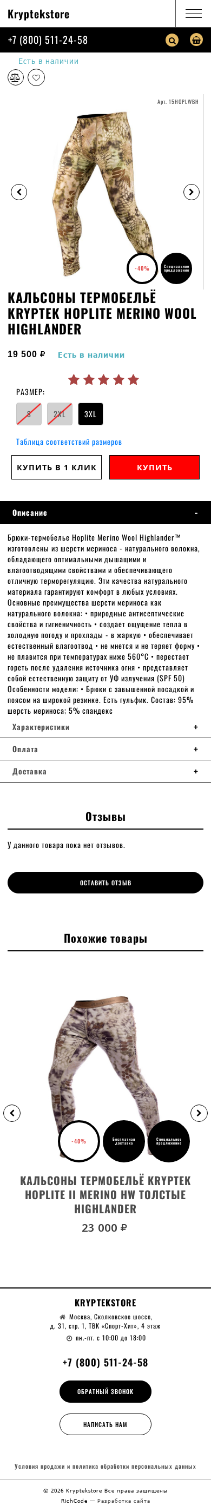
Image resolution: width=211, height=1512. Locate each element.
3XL (90, 413)
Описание (30, 512)
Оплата (25, 749)
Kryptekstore (39, 13)
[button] (12, 1113)
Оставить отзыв (105, 882)
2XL (60, 413)
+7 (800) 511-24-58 (48, 39)
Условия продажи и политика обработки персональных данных (105, 1466)
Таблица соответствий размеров (69, 441)
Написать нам (105, 1424)
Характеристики (41, 727)
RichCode (75, 1500)
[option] (105, 192)
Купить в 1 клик (57, 467)
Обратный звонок (105, 1391)
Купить (155, 467)
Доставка (29, 771)
